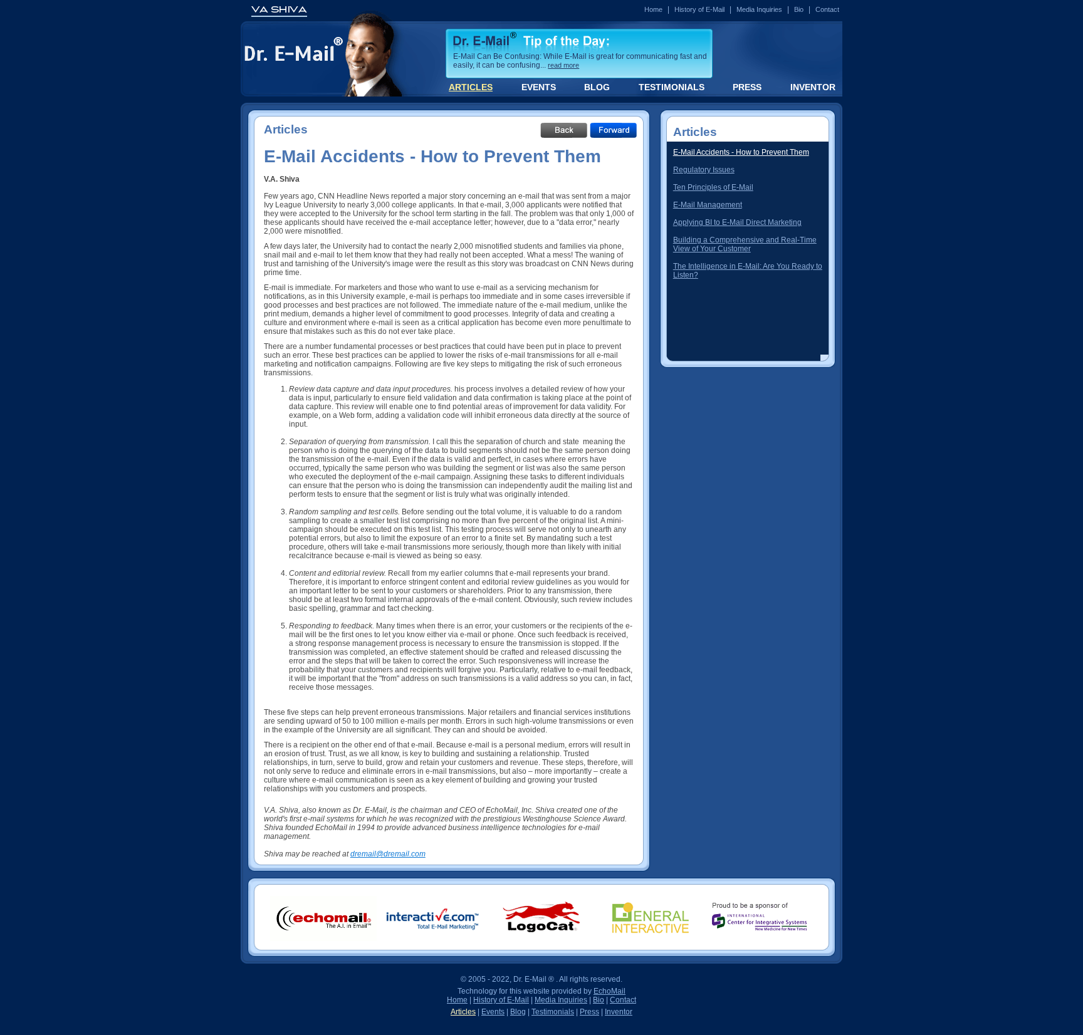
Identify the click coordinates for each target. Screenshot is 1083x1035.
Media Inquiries (759, 9)
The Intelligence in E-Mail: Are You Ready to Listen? (747, 270)
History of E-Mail (699, 9)
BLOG (597, 87)
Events (493, 1011)
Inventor (618, 1011)
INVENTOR (812, 87)
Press (589, 1011)
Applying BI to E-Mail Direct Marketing (737, 222)
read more (563, 65)
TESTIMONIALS (671, 87)
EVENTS (538, 87)
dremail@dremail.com (388, 854)
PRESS (747, 87)
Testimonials (552, 1011)
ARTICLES (471, 87)
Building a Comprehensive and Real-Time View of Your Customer (745, 244)
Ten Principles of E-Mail (713, 187)
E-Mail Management (707, 204)
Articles (463, 1011)
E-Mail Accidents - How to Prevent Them (741, 152)
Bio (798, 9)
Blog (518, 1011)
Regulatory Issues (704, 169)
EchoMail (609, 991)
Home (653, 9)
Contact (827, 9)
